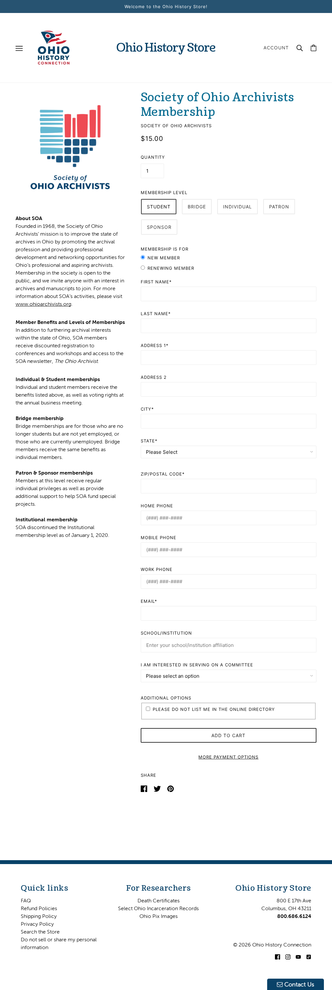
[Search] (299, 47)
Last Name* (156, 313)
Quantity (153, 157)
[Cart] (313, 47)
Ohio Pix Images (158, 916)
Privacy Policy (37, 924)
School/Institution (166, 633)
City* (147, 409)
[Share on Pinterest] (170, 788)
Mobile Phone (158, 537)
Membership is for (164, 249)
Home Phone (157, 505)
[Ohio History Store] (53, 47)
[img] (277, 956)
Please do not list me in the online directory (214, 709)
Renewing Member (171, 268)
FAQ (26, 900)
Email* (149, 601)
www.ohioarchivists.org (43, 304)
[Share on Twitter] (158, 788)
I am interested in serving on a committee (197, 664)
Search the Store (40, 931)
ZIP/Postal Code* (163, 473)
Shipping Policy (39, 916)
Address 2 (154, 377)
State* (149, 440)
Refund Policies (39, 908)
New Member (164, 257)
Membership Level (164, 192)
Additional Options (166, 697)
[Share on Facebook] (144, 788)
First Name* (156, 281)
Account (276, 47)
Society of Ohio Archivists (176, 125)
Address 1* (155, 345)
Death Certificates (158, 900)
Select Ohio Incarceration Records (158, 908)
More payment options (228, 757)
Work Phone (156, 569)
